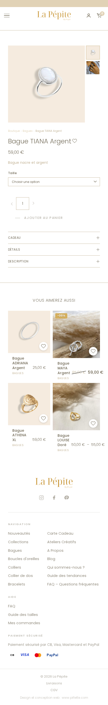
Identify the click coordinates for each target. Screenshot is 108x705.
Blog (51, 558)
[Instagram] (41, 497)
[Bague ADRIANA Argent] (29, 343)
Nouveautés (19, 533)
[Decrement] (12, 203)
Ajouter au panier (43, 218)
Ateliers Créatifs (61, 541)
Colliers (14, 567)
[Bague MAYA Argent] (76, 345)
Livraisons (54, 683)
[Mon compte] (88, 15)
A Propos (55, 550)
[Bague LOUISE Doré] (76, 417)
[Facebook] (54, 497)
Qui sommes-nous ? (66, 567)
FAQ (11, 606)
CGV (54, 690)
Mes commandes (24, 622)
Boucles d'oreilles (23, 558)
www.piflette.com (75, 697)
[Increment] (33, 203)
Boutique (14, 131)
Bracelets (16, 584)
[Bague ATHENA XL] (29, 415)
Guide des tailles (23, 614)
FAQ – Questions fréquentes (73, 584)
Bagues (28, 131)
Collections (18, 541)
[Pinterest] (66, 497)
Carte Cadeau (60, 533)
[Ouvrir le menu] (9, 16)
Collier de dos (20, 575)
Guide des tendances (66, 575)
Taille (12, 173)
